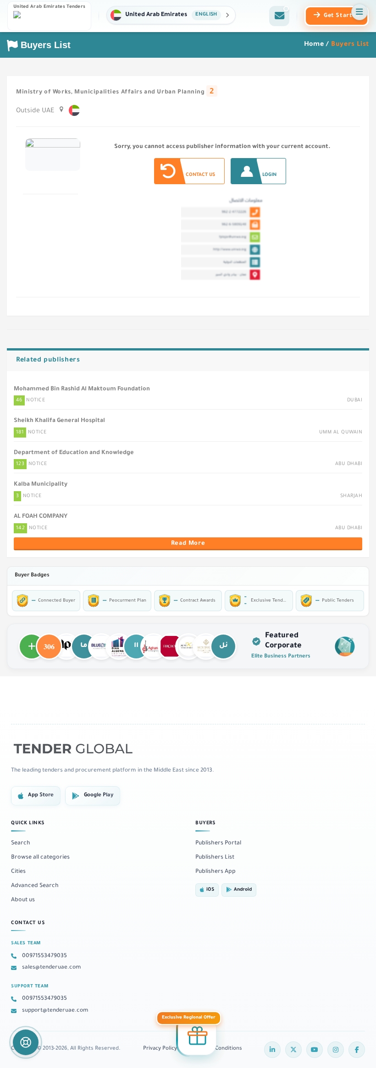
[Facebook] (356, 1049)
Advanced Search (35, 886)
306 (49, 642)
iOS (210, 890)
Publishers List (214, 857)
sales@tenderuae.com (51, 967)
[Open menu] (359, 12)
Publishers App (215, 872)
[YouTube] (314, 1049)
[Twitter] (293, 1049)
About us (23, 900)
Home (314, 45)
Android (243, 890)
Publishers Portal (218, 843)
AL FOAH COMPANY (40, 517)
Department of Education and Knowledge (74, 453)
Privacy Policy (160, 1049)
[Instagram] (335, 1049)
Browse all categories (40, 857)
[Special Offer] (197, 1037)
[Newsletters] (279, 16)
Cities (18, 872)
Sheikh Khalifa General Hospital (59, 421)
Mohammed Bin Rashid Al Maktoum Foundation (82, 389)
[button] (170, 15)
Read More (188, 544)
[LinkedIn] (272, 1049)
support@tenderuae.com (55, 1011)
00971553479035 (44, 956)
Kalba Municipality (40, 485)
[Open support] (26, 1042)
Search (20, 843)
